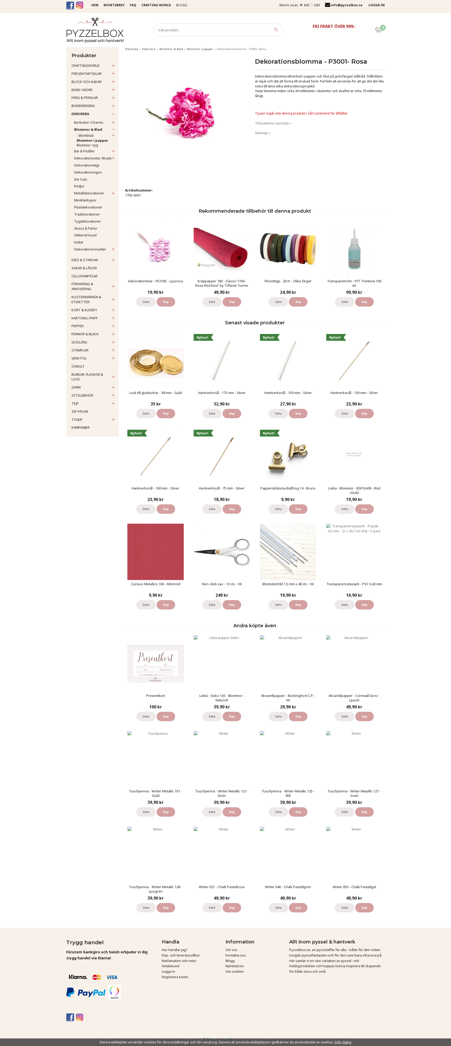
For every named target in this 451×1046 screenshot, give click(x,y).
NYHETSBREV (114, 5)
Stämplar (80, 350)
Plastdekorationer (88, 207)
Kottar (79, 242)
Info (146, 302)
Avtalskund (170, 966)
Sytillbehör (82, 395)
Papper (78, 326)
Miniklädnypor (85, 200)
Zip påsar (80, 411)
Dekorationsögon (88, 172)
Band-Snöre (82, 89)
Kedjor (79, 186)
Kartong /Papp (85, 318)
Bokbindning (83, 105)
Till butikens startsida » (273, 123)
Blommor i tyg (87, 145)
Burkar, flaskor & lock (87, 377)
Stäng (346, 1042)
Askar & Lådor (84, 268)
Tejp (75, 403)
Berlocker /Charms (88, 122)
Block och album (87, 81)
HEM (94, 5)
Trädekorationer (87, 214)
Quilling (79, 342)
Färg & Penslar (85, 97)
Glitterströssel (85, 235)
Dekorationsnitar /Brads (93, 158)
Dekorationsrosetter (90, 249)
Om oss (231, 949)
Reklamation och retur (179, 960)
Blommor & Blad (88, 129)
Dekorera (80, 113)
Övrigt (78, 366)
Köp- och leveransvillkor (181, 955)
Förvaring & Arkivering (82, 286)
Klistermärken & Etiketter (86, 299)
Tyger (77, 419)
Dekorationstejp (86, 165)
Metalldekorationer (89, 193)
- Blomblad (85, 135)
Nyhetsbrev (234, 966)
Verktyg (79, 358)
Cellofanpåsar (85, 276)
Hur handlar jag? (175, 949)
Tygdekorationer (87, 221)
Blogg (181, 5)
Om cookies (234, 971)
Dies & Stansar (85, 260)
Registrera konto (175, 977)
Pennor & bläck (85, 334)
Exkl (317, 5)
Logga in (168, 971)
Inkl (306, 5)
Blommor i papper (92, 140)
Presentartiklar (87, 73)
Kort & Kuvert (84, 310)
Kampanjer (81, 427)
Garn (76, 387)
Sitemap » (262, 132)
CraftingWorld (86, 65)
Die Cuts (80, 179)
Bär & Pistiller (84, 151)
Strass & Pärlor (85, 228)
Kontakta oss (235, 955)
